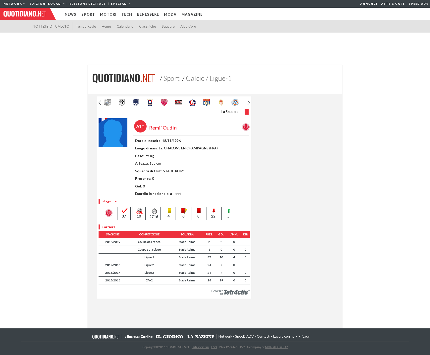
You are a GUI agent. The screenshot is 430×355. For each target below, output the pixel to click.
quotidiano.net (25, 14)
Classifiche (147, 26)
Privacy (304, 336)
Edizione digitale (87, 3)
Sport (88, 14)
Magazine (192, 14)
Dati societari (200, 347)
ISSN (214, 347)
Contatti (263, 336)
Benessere (148, 14)
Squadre (168, 26)
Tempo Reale (86, 26)
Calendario (125, 26)
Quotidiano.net (106, 336)
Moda (170, 14)
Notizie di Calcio (51, 26)
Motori (108, 14)
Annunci (368, 3)
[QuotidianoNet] (124, 78)
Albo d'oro (188, 26)
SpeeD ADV (419, 3)
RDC (139, 336)
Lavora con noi (284, 336)
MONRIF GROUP (276, 347)
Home (106, 26)
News (70, 14)
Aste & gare (393, 3)
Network (225, 336)
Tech (126, 14)
